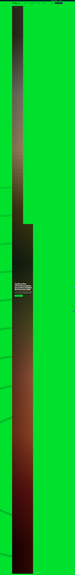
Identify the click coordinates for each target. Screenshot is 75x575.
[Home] (16, 3)
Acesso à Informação (54, 0)
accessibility (73, 311)
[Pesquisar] (47, 3)
